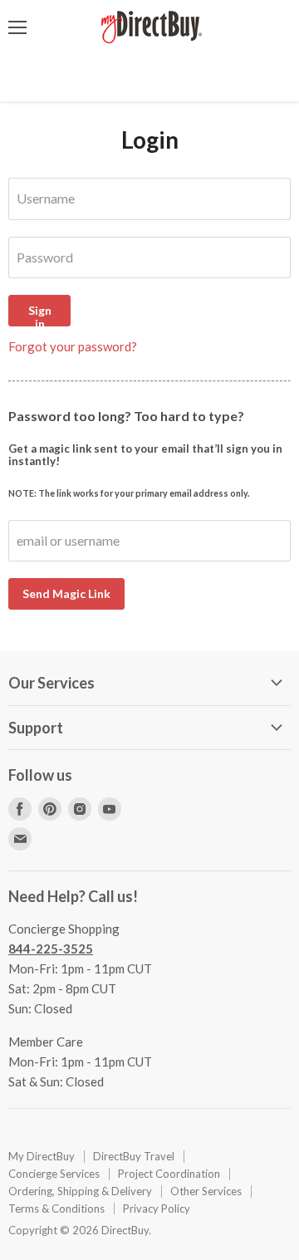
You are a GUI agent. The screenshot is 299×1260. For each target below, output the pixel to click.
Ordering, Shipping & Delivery (80, 1191)
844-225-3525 (50, 948)
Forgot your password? (72, 346)
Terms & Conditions (56, 1208)
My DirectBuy (41, 1156)
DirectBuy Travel (133, 1156)
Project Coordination (169, 1173)
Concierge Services (54, 1173)
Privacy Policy (156, 1208)
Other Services (206, 1191)
